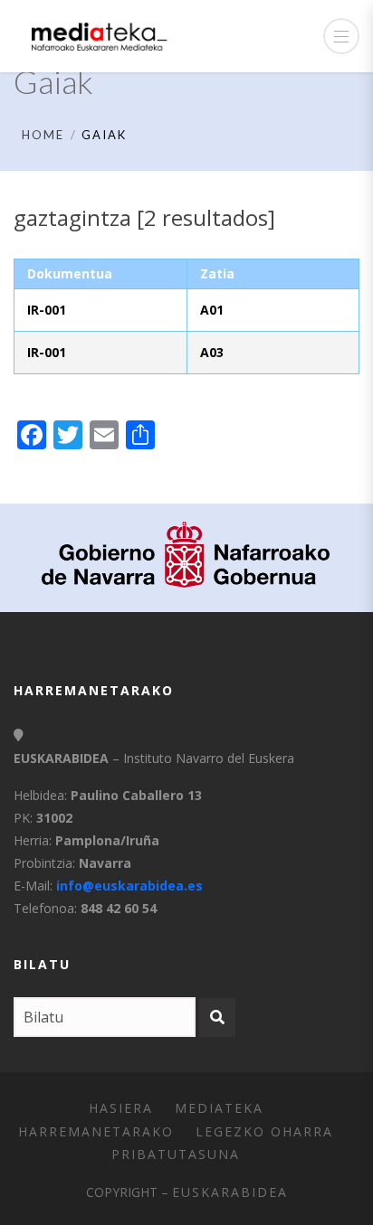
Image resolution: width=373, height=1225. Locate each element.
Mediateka (219, 1108)
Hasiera (121, 1108)
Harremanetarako (96, 1131)
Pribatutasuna (175, 1154)
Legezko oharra (264, 1131)
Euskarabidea (230, 1192)
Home (43, 134)
